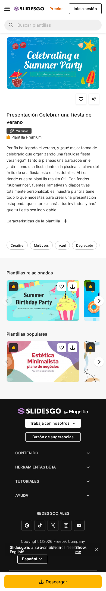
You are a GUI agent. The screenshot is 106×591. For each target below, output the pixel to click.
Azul (62, 245)
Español (29, 558)
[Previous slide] (7, 301)
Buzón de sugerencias (53, 436)
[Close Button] (96, 549)
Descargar (56, 581)
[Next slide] (99, 301)
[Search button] (10, 25)
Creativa (17, 245)
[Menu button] (7, 8)
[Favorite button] (81, 99)
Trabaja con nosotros (50, 423)
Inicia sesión (85, 8)
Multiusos (41, 245)
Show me (80, 549)
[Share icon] (94, 99)
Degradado (84, 245)
